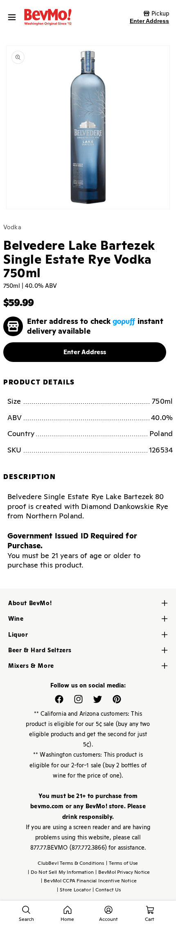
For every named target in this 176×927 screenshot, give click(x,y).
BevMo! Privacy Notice (122, 872)
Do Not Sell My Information (61, 872)
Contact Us (107, 889)
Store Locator (74, 889)
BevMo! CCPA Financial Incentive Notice (89, 880)
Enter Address (149, 21)
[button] (14, 17)
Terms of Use (122, 863)
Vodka (12, 227)
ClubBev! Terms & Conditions (71, 863)
